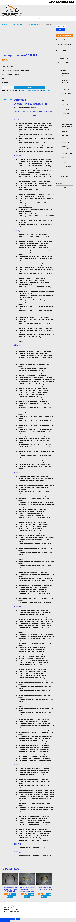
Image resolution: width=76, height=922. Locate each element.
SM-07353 (46, 90)
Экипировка (59, 188)
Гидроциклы (61, 54)
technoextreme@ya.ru (10, 906)
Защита (64, 104)
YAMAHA (62, 176)
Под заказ (11, 895)
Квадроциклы (62, 58)
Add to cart (29, 87)
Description (7, 99)
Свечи (63, 131)
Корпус (64, 109)
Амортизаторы (66, 73)
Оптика (64, 113)
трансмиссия (65, 153)
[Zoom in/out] (18, 919)
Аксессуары (59, 40)
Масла (58, 183)
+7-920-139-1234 (61, 2)
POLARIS (62, 172)
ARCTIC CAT (63, 66)
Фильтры (64, 157)
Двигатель (65, 93)
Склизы (64, 135)
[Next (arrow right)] (7, 921)
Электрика (65, 166)
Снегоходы (16, 24)
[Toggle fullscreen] (12, 919)
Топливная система (30, 24)
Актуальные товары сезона (64, 44)
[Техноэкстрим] (12, 10)
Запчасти (9, 24)
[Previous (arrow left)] (2, 921)
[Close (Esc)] (2, 919)
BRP (21, 24)
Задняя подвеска (67, 98)
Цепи (63, 162)
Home (3, 24)
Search (60, 29)
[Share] (7, 919)
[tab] (7, 99)
